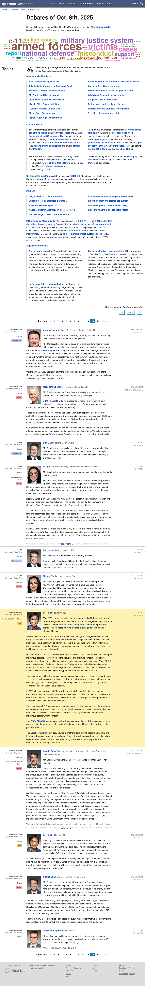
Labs (109, 3)
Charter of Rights (100, 148)
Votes (94, 970)
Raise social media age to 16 (43, 205)
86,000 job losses (61, 132)
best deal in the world (122, 132)
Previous (42, 321)
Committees (86, 3)
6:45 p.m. (19, 757)
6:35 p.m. (19, 336)
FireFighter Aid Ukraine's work (44, 95)
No (139, 312)
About (100, 3)
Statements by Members (38, 76)
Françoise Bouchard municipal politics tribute (110, 90)
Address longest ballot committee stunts (49, 214)
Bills (61, 3)
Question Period (34, 124)
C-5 (43, 654)
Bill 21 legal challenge (55, 162)
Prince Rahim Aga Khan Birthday (45, 117)
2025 (23, 10)
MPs (53, 3)
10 (88, 321)
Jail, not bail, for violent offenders (45, 196)
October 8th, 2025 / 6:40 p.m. (12, 619)
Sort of (130, 312)
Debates (72, 3)
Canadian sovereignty (126, 156)
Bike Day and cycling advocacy (44, 81)
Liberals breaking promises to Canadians (108, 108)
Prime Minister (37, 720)
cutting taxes (117, 145)
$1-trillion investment (58, 139)
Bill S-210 (75, 175)
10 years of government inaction (72, 230)
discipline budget (96, 139)
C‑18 (61, 400)
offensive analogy (54, 166)
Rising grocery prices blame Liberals (106, 104)
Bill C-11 (82, 220)
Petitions (30, 190)
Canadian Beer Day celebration (103, 86)
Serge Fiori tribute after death (102, 99)
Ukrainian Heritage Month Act (41, 175)
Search (68, 973)
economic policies (38, 132)
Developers (123, 973)
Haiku (121, 970)
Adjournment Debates (37, 245)
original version (103, 26)
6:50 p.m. (19, 841)
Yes (121, 312)
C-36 (32, 353)
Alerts (68, 976)
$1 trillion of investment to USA (103, 113)
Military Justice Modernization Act (43, 220)
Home (4, 10)
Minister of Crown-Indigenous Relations (75, 624)
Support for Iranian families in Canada (48, 200)
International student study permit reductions (110, 196)
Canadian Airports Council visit (44, 108)
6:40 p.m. (19, 449)
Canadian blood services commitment (107, 251)
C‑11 (48, 400)
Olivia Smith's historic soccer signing (106, 95)
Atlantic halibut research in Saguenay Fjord (50, 86)
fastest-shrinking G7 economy (44, 136)
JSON (131, 973)
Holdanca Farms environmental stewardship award (113, 81)
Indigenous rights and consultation (46, 284)
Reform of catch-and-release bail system (108, 200)
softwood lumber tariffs (68, 142)
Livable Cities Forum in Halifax (44, 104)
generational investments (100, 142)
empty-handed (73, 156)
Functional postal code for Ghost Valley (107, 205)
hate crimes (127, 148)
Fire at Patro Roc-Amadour (42, 113)
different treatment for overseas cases (83, 233)
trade (58, 159)
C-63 (44, 353)
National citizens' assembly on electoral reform (52, 209)
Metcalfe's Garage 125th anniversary (47, 90)
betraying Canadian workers (47, 145)
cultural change (54, 237)
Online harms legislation (41, 251)
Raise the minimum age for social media (108, 209)
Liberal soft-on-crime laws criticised (46, 99)
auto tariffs (48, 142)
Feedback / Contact (127, 968)
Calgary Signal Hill (50, 350)
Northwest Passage (97, 159)
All (98, 321)
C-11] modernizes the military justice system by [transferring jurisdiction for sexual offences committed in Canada (69, 224)
